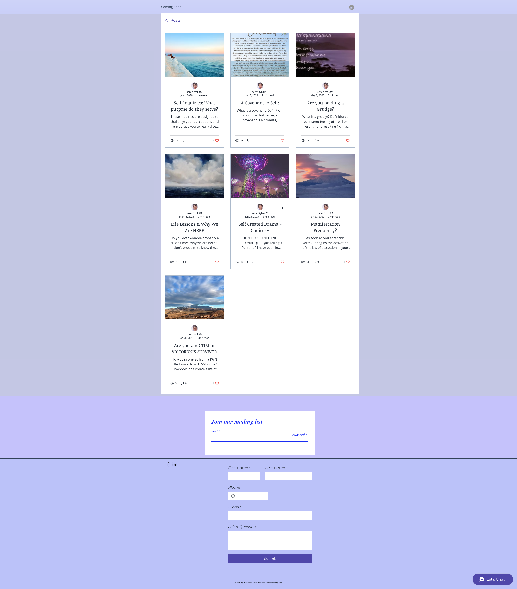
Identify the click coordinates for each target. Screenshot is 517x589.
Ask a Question (242, 527)
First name (239, 468)
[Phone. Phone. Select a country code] (235, 496)
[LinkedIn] (351, 7)
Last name (275, 468)
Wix (280, 582)
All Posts (173, 20)
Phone (234, 487)
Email (214, 431)
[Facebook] (168, 464)
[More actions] (218, 85)
